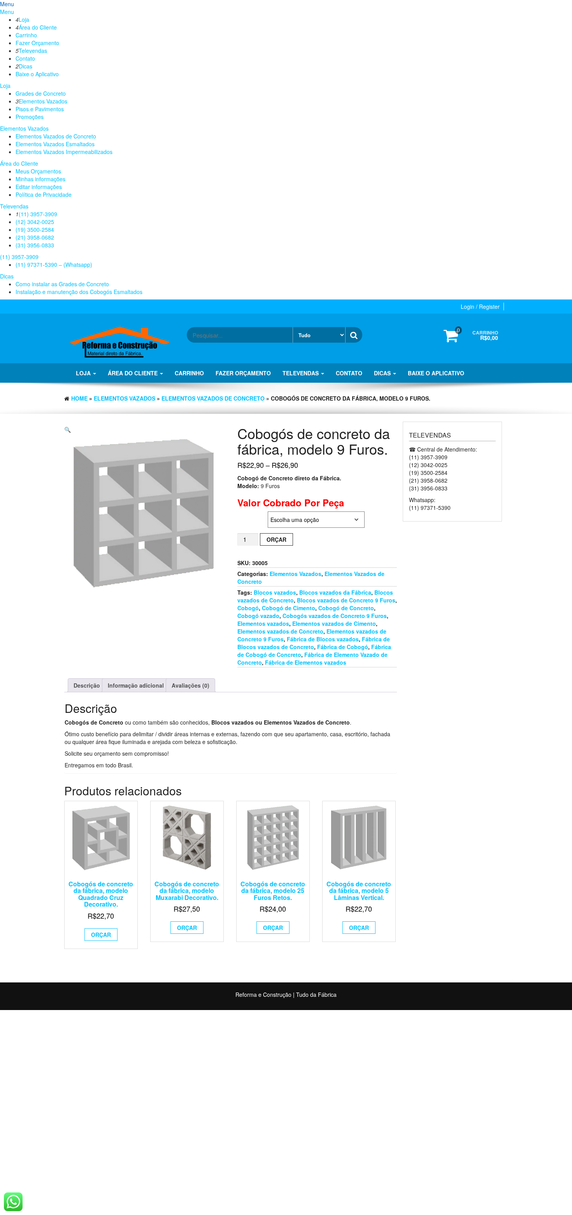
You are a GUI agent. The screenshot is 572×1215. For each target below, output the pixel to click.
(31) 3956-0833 (35, 245)
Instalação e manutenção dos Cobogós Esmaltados (79, 292)
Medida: (247, 515)
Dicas (25, 66)
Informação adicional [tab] (136, 685)
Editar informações (39, 187)
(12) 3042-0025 (35, 222)
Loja (24, 19)
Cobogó (248, 608)
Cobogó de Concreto (346, 608)
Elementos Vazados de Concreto (56, 136)
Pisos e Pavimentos (40, 109)
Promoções (30, 117)
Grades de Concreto (41, 93)
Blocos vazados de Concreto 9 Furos (346, 600)
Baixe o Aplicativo (37, 74)
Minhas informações (40, 179)
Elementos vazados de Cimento (334, 623)
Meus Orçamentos (38, 171)
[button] (67, 429)
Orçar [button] (101, 934)
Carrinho (26, 35)
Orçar (276, 539)
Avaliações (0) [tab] (190, 685)
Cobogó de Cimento (288, 608)
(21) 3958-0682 (35, 237)
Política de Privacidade (44, 194)
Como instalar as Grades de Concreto (62, 284)
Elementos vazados (263, 623)
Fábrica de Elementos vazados (305, 662)
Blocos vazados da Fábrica (335, 592)
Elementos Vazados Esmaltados (55, 144)
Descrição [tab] (87, 685)
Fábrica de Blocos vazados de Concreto (313, 643)
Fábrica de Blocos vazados (323, 639)
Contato (25, 58)
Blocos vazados (275, 592)
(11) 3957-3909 (38, 214)
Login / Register (480, 306)
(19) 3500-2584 (35, 229)
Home (79, 398)
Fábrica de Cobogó (342, 647)
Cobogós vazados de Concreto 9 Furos (334, 616)
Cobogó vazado (258, 616)
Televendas (33, 50)
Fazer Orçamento (37, 43)
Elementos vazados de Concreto (280, 631)
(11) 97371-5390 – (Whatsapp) (54, 264)
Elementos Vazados (43, 101)
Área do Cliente (38, 27)
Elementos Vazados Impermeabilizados (64, 152)
